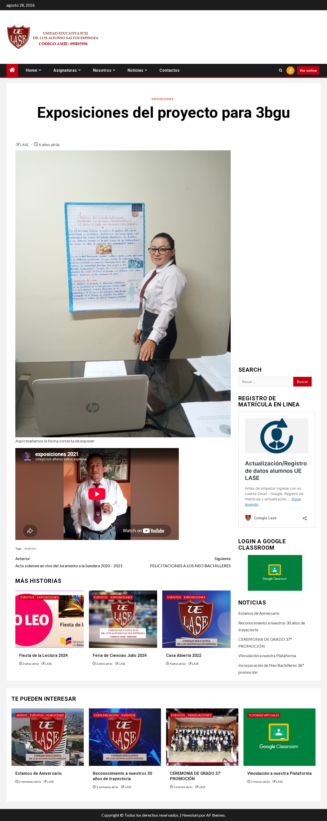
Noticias (135, 70)
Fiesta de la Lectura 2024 (43, 655)
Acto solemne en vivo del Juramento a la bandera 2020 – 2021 (69, 562)
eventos (30, 548)
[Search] (280, 70)
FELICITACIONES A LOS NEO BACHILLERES (190, 562)
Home (31, 70)
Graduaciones (199, 715)
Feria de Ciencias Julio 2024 (120, 655)
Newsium (190, 815)
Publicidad (55, 715)
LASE (25, 144)
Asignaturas (65, 70)
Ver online (308, 70)
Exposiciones (162, 99)
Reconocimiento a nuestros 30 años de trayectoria (122, 776)
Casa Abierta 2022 (183, 655)
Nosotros (102, 70)
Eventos (27, 597)
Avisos (22, 715)
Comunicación (106, 715)
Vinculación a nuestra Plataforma (267, 655)
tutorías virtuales (264, 715)
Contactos (169, 70)
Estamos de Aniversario (258, 613)
